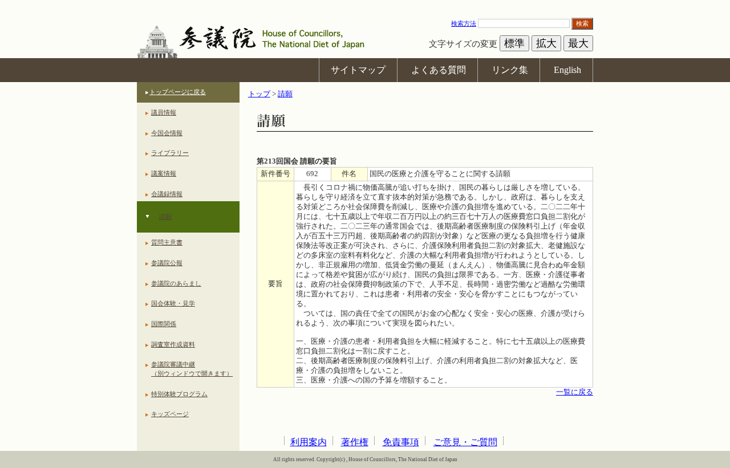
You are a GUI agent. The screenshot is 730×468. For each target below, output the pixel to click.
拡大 (546, 43)
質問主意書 (166, 242)
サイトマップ (358, 70)
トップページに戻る (177, 91)
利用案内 (308, 442)
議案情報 (163, 173)
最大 (578, 43)
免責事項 (401, 442)
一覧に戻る (574, 392)
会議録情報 (166, 193)
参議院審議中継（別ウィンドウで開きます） (192, 369)
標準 (514, 43)
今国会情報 (166, 132)
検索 (582, 23)
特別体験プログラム (179, 393)
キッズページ (170, 413)
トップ (259, 94)
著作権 (354, 442)
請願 (165, 216)
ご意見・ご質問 (465, 442)
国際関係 (163, 323)
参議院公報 (166, 262)
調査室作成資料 (173, 344)
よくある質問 (438, 70)
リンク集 (510, 70)
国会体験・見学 (173, 303)
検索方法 (463, 23)
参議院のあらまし (176, 283)
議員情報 (163, 112)
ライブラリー (170, 152)
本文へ (365, 5)
